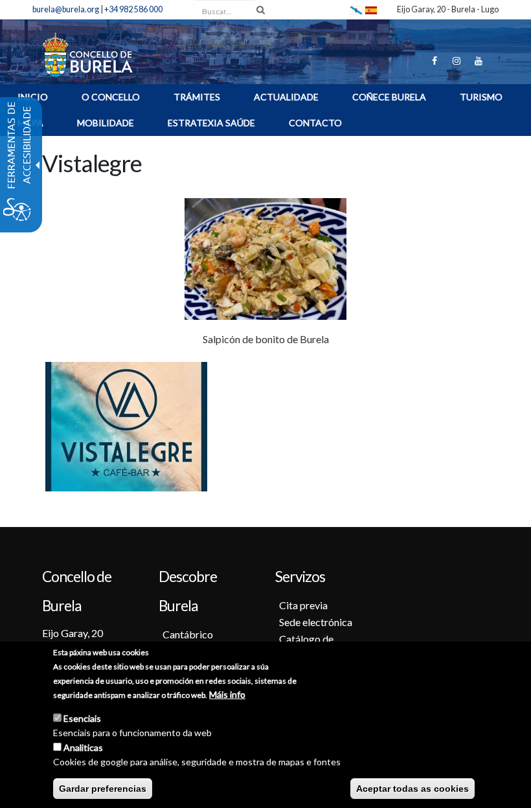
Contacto (315, 122)
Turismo (481, 96)
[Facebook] (434, 61)
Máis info (227, 694)
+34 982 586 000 (133, 9)
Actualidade (286, 96)
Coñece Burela (389, 96)
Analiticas (83, 747)
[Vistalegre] (371, 9)
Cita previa (303, 605)
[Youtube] (478, 61)
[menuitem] (110, 98)
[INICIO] (87, 53)
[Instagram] (456, 61)
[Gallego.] (356, 9)
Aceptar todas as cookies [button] (412, 788)
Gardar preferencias (102, 788)
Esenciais (82, 718)
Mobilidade (105, 122)
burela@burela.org (65, 9)
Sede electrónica (315, 622)
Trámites (197, 96)
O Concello (111, 96)
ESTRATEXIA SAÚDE (211, 122)
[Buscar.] (260, 9)
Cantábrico (188, 634)
